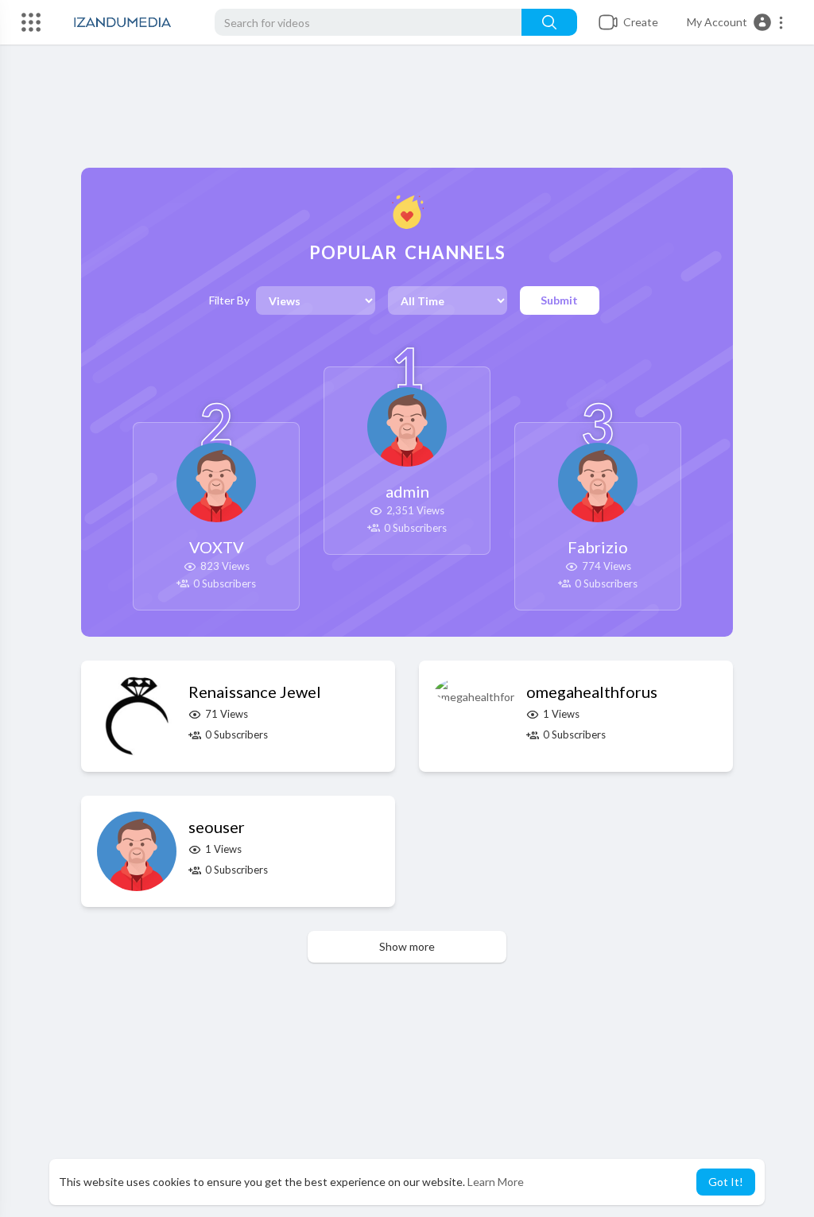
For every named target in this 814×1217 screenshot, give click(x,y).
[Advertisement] (407, 112)
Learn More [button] (495, 1181)
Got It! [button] (725, 1181)
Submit (559, 300)
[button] (735, 22)
